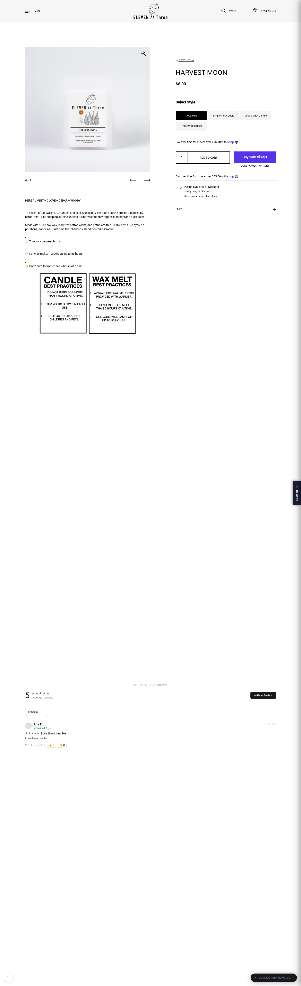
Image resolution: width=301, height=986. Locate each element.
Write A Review (263, 695)
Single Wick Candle (223, 115)
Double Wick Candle (255, 115)
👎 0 (62, 745)
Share (179, 209)
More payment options (254, 165)
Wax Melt (192, 115)
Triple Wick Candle (191, 125)
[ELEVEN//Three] (150, 11)
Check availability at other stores (200, 196)
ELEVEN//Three (186, 60)
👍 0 (51, 745)
